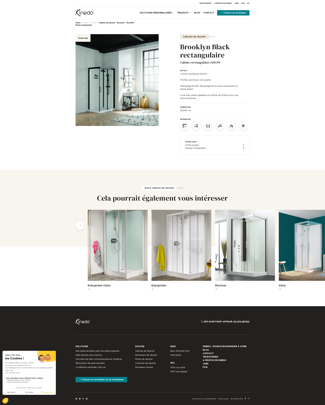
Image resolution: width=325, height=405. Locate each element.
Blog (197, 13)
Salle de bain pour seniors (89, 355)
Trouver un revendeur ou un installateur (103, 380)
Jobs (236, 3)
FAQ (243, 3)
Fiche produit (192, 145)
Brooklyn (121, 22)
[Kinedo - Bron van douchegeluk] (85, 12)
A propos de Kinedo (223, 3)
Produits (182, 13)
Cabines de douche (107, 22)
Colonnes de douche (145, 363)
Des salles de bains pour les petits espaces (97, 351)
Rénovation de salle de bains (90, 363)
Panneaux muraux (144, 367)
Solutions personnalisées (156, 13)
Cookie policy (223, 399)
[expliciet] (245, 399)
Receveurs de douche (146, 355)
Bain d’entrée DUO (180, 351)
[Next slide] (80, 225)
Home (78, 22)
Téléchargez (205, 3)
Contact (208, 13)
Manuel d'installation (195, 148)
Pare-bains (175, 355)
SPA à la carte (177, 368)
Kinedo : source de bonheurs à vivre (224, 346)
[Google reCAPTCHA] (248, 399)
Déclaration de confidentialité (204, 399)
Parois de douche (144, 359)
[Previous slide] (80, 214)
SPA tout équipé (178, 372)
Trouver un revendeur (234, 13)
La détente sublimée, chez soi (91, 367)
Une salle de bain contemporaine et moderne (99, 359)
